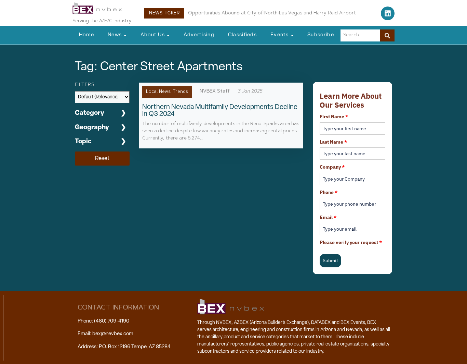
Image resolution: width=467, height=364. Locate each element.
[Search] (387, 35)
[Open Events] (292, 35)
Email (328, 217)
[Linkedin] (388, 13)
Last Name (333, 142)
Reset (102, 158)
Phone (328, 192)
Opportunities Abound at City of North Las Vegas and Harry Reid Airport (272, 13)
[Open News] (125, 35)
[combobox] (360, 35)
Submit (330, 260)
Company (332, 167)
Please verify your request (351, 242)
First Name (334, 116)
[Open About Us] (168, 35)
